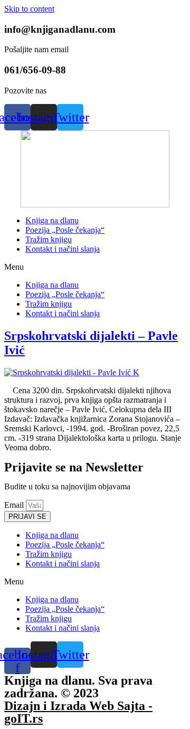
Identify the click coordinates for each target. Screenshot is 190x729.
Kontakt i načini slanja (62, 248)
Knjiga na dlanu (52, 220)
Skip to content (29, 8)
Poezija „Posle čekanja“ (64, 229)
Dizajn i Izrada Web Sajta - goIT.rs (78, 712)
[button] (95, 267)
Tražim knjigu (48, 239)
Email (15, 504)
